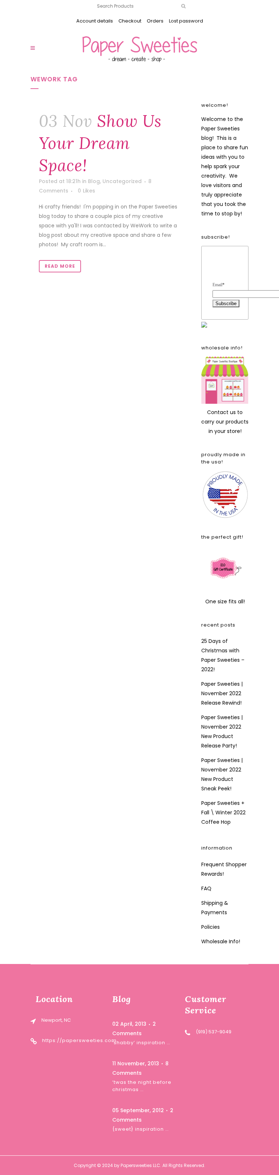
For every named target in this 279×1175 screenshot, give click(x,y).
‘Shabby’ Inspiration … (141, 1042)
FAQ (206, 888)
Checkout (129, 20)
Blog (94, 181)
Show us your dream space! (100, 143)
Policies (210, 927)
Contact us (221, 412)
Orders (155, 20)
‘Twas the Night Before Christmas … (141, 1086)
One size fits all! (225, 601)
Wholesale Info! (220, 941)
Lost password (186, 20)
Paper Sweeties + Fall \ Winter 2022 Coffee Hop (223, 812)
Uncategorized (122, 181)
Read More (60, 266)
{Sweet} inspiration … (140, 1129)
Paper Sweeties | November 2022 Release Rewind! (222, 693)
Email (219, 284)
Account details (94, 20)
